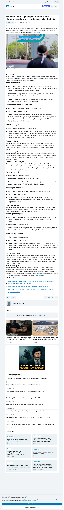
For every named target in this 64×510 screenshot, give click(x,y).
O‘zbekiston (10, 22)
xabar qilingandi (39, 275)
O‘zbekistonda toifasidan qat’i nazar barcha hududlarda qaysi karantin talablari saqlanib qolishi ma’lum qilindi (30, 282)
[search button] (52, 6)
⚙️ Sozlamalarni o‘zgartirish (32, 507)
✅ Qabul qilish (32, 503)
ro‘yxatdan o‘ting (40, 315)
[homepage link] (10, 6)
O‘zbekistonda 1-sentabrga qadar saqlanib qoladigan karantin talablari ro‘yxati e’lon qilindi (30, 291)
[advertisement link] (46, 6)
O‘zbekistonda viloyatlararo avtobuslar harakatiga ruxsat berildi (28, 286)
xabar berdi (37, 32)
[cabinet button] (56, 6)
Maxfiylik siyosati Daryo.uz (29, 500)
